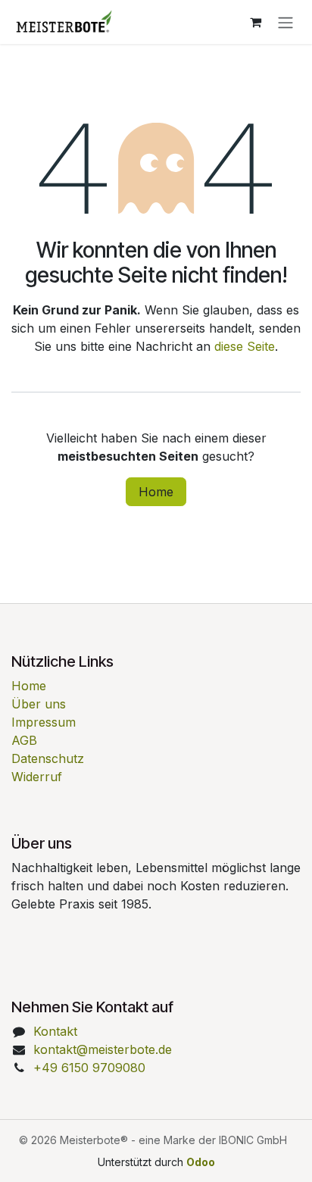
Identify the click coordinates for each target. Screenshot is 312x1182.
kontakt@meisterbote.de (102, 1049)
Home (156, 491)
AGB (24, 740)
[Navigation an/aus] (285, 22)
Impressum (43, 722)
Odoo (200, 1161)
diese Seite (244, 346)
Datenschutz (47, 758)
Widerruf (36, 776)
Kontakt (55, 1031)
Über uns (38, 703)
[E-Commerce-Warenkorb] (255, 22)
